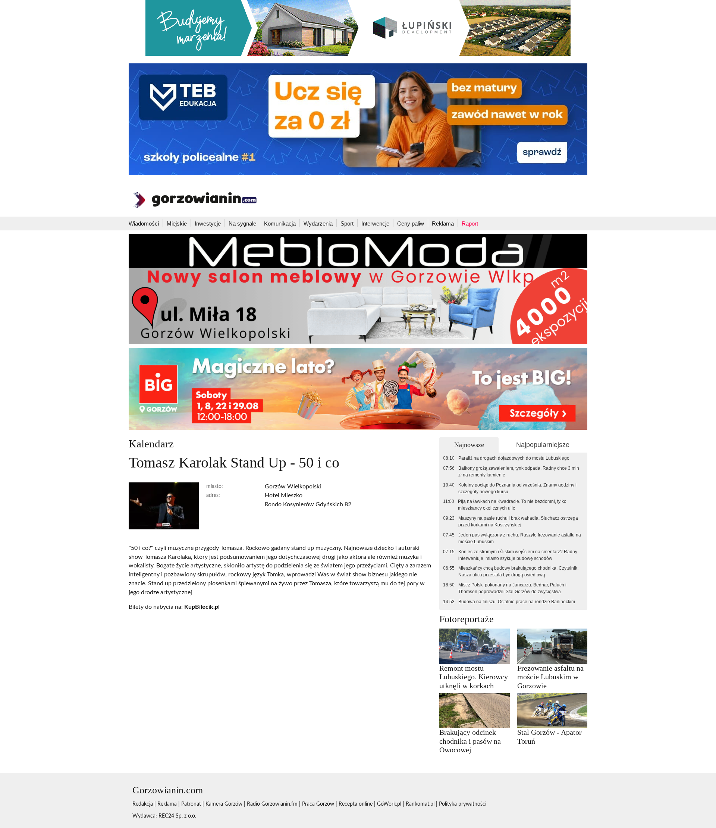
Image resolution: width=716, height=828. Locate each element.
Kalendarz (151, 444)
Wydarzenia (318, 223)
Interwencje (375, 223)
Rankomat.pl (420, 804)
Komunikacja (280, 223)
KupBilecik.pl (202, 607)
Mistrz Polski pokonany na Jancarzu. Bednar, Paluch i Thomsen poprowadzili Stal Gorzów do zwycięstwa (512, 588)
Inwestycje (208, 223)
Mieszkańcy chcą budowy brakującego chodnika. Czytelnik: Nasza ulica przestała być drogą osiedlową (518, 571)
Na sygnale (242, 223)
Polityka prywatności (462, 804)
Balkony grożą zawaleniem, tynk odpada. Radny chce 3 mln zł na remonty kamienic (518, 472)
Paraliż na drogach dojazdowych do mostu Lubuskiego (513, 458)
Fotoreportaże (466, 619)
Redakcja (142, 804)
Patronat (191, 804)
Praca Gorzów (318, 804)
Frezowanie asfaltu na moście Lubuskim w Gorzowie (550, 677)
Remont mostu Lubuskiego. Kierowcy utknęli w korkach (473, 677)
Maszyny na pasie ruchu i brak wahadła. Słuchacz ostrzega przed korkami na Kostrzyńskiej (518, 522)
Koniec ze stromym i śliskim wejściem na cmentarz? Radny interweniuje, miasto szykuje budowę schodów (517, 555)
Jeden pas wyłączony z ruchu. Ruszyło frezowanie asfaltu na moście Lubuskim (519, 538)
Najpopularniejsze (542, 444)
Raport (470, 223)
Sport (347, 223)
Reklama (443, 223)
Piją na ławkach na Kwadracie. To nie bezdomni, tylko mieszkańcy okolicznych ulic (512, 505)
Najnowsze (469, 444)
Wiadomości (144, 223)
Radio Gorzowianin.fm (272, 804)
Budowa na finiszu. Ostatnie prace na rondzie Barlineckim (516, 601)
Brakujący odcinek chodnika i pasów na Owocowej (470, 741)
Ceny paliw (410, 223)
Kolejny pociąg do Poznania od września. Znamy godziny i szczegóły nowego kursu (517, 488)
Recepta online (356, 804)
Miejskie (177, 223)
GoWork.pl (389, 804)
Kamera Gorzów (223, 804)
